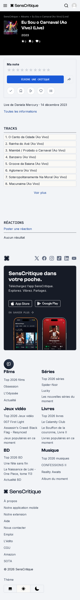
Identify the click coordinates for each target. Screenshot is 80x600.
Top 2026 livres (52, 416)
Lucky (45, 391)
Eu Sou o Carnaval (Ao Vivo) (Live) (50, 16)
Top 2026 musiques (55, 458)
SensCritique (11, 16)
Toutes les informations (20, 111)
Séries (48, 371)
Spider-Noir (49, 385)
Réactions (14, 222)
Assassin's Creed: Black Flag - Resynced (20, 430)
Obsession (11, 386)
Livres (47, 408)
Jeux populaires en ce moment (19, 440)
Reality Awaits (51, 472)
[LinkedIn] (66, 259)
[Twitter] (37, 259)
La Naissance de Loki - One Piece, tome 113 (20, 471)
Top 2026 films (14, 380)
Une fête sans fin (16, 463)
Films (9, 371)
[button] (74, 5)
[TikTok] (59, 259)
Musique (50, 450)
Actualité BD (12, 480)
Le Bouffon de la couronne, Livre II (54, 430)
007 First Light (14, 422)
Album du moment (54, 479)
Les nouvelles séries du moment (57, 399)
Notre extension (15, 514)
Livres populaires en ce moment (57, 440)
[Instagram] (51, 259)
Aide (7, 521)
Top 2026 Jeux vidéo (19, 416)
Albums (25, 16)
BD (7, 450)
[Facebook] (44, 259)
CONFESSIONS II (53, 465)
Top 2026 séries (52, 379)
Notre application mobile (21, 508)
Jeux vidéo (15, 408)
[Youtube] (74, 259)
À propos (10, 501)
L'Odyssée (11, 393)
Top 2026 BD (13, 457)
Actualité (10, 400)
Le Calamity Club (53, 422)
